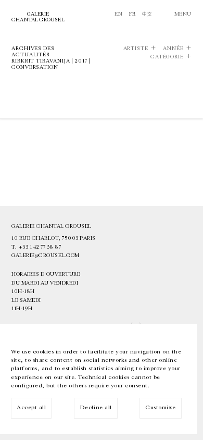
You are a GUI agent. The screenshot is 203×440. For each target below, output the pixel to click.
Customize (160, 407)
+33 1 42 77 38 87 (40, 247)
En (118, 14)
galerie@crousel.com (45, 255)
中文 (147, 14)
